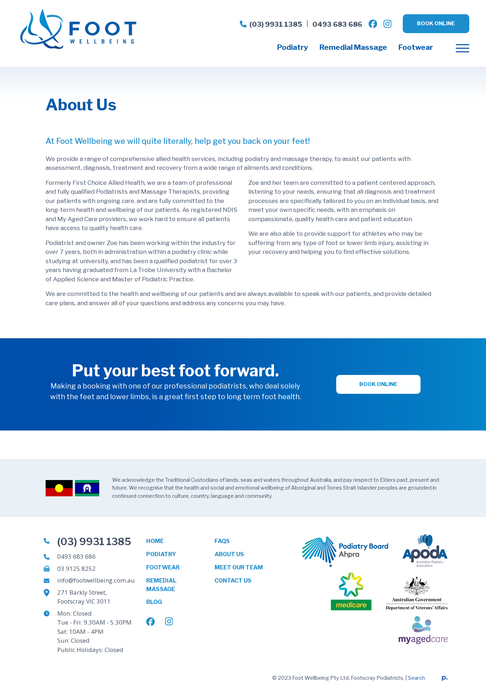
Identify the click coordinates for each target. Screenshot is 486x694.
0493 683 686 (337, 24)
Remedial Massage (353, 47)
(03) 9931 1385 (275, 24)
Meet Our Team (239, 567)
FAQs (222, 541)
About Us (229, 554)
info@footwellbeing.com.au (96, 580)
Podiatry (292, 47)
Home (155, 541)
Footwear (415, 47)
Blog (154, 602)
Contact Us (233, 580)
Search (416, 678)
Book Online (436, 23)
